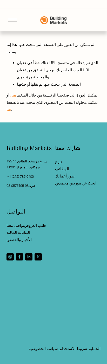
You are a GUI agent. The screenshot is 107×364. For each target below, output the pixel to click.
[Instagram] (10, 256)
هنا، (13, 95)
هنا (8, 109)
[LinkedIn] (28, 256)
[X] (38, 256)
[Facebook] (19, 256)
